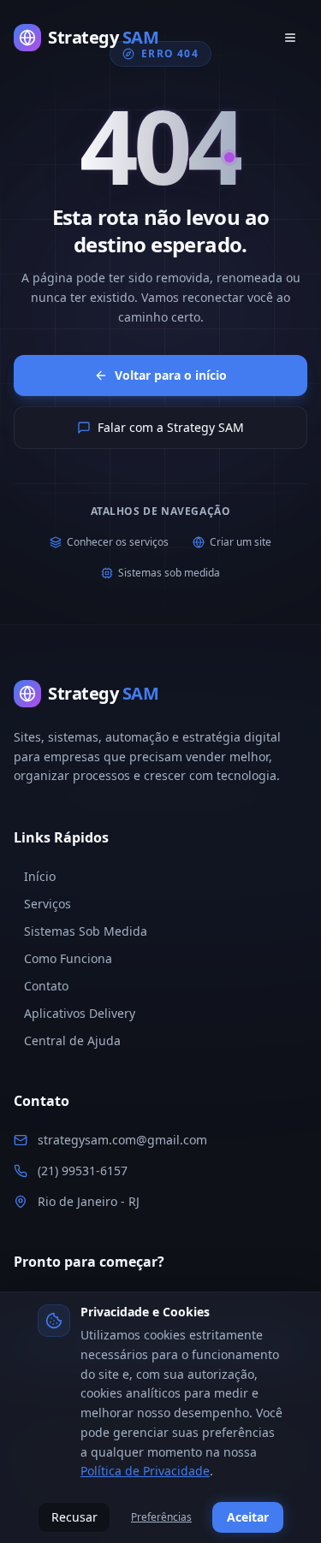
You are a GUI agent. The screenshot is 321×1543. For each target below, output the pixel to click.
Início (40, 876)
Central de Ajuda (72, 1040)
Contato (46, 986)
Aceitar (248, 1517)
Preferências (161, 1517)
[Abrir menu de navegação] (290, 38)
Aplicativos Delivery (79, 1013)
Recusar (74, 1517)
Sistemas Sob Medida (85, 931)
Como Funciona (68, 958)
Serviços (47, 904)
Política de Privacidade (145, 1471)
